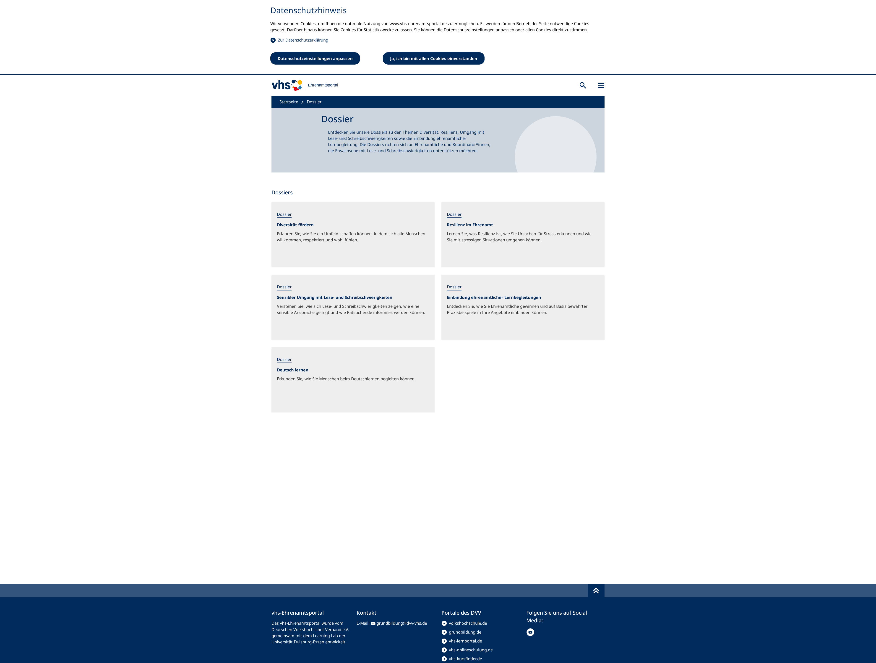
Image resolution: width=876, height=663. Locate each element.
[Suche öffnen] (583, 85)
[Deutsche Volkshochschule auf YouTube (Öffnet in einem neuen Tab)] (531, 632)
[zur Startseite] (302, 85)
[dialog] (438, 37)
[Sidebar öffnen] (601, 85)
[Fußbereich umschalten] (596, 590)
